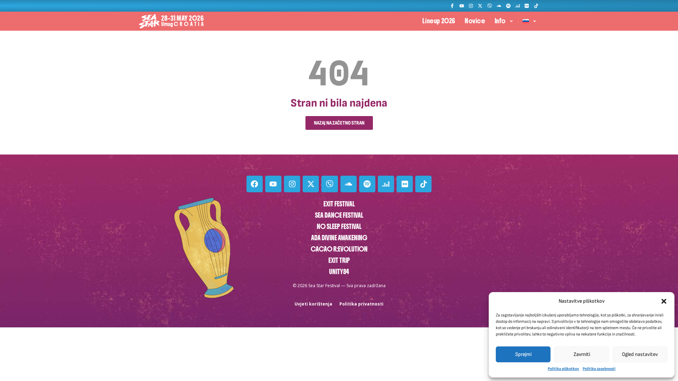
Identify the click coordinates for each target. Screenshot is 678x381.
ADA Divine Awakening (339, 238)
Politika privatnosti (361, 304)
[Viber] (490, 6)
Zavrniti (581, 354)
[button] (663, 301)
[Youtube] (461, 6)
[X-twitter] (480, 6)
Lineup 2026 (439, 21)
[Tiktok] (536, 6)
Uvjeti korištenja (313, 304)
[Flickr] (527, 6)
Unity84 (339, 272)
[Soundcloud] (499, 6)
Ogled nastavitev (640, 354)
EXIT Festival (339, 204)
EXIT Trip (339, 260)
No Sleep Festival (339, 227)
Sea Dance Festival (339, 215)
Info (500, 21)
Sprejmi (523, 354)
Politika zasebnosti (599, 368)
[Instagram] (471, 6)
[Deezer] (517, 6)
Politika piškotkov (563, 368)
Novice (475, 21)
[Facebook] (254, 184)
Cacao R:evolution (339, 249)
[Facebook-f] (452, 6)
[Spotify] (508, 6)
